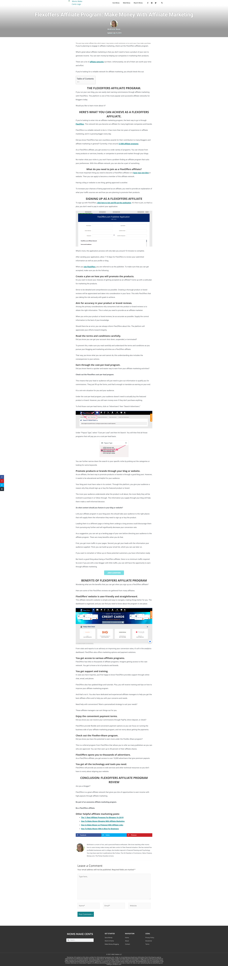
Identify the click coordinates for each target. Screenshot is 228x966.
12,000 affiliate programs (128, 144)
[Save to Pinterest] (2, 481)
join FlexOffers (89, 267)
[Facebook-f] (147, 2)
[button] (162, 3)
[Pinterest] (151, 2)
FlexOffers (80, 124)
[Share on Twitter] (2, 485)
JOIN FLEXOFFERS (114, 573)
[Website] (140, 906)
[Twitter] (155, 2)
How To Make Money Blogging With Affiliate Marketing (103, 821)
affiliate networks (97, 62)
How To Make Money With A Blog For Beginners (100, 829)
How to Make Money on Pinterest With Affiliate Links (102, 825)
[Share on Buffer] (2, 489)
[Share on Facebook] (2, 477)
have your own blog (141, 173)
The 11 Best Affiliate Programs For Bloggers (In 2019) (102, 817)
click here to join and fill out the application (114, 203)
